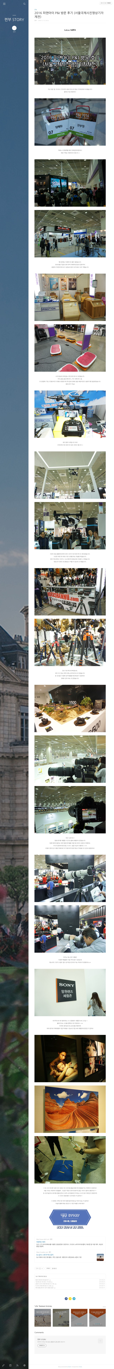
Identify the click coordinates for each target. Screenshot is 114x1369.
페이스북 (66, 1298)
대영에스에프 (40, 1242)
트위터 (74, 1298)
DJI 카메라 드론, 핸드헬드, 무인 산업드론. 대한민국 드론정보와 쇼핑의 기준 (58, 1257)
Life (35, 9)
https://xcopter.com (42, 1252)
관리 (25, 1365)
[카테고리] (4, 4)
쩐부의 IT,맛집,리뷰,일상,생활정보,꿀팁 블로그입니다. (51, 1342)
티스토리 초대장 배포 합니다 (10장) (43, 1285)
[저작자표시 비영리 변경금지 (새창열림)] (54, 1268)
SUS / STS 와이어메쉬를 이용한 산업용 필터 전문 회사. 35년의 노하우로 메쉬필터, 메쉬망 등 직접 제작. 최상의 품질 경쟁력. (69, 1245)
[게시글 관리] (42, 1268)
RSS (18, 1365)
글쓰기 (4, 1365)
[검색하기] (24, 4)
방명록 (11, 1365)
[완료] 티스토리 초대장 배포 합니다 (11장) (44, 1283)
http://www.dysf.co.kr (42, 1239)
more (104, 1306)
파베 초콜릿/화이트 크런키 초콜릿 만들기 (44, 1287)
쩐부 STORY (14, 19)
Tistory (80, 1366)
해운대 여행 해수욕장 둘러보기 (42, 1280)
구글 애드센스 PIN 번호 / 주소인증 (43, 1281)
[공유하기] (40, 1268)
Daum (69, 1366)
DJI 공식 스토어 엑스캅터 (44, 1255)
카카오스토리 (70, 1298)
